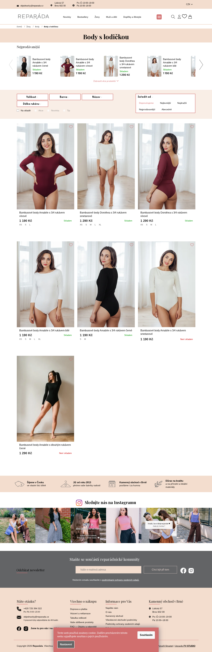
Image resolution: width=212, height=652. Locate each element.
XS (20, 225)
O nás (109, 612)
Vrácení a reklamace (80, 613)
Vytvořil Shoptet (165, 646)
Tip (68, 110)
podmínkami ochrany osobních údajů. (120, 580)
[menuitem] (68, 16)
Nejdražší (182, 103)
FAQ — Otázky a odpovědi (83, 626)
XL (100, 225)
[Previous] (11, 65)
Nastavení (66, 644)
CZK (188, 4)
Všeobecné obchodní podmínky (121, 620)
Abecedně (167, 109)
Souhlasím (146, 635)
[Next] (201, 65)
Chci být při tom (160, 569)
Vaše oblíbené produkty (82, 622)
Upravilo (185, 646)
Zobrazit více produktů (104, 81)
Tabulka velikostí (78, 618)
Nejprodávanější (147, 109)
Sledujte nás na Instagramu (110, 502)
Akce (40, 110)
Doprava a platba (78, 609)
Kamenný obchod (114, 616)
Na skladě (26, 110)
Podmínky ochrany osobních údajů (123, 624)
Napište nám (112, 608)
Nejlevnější (165, 103)
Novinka (55, 110)
